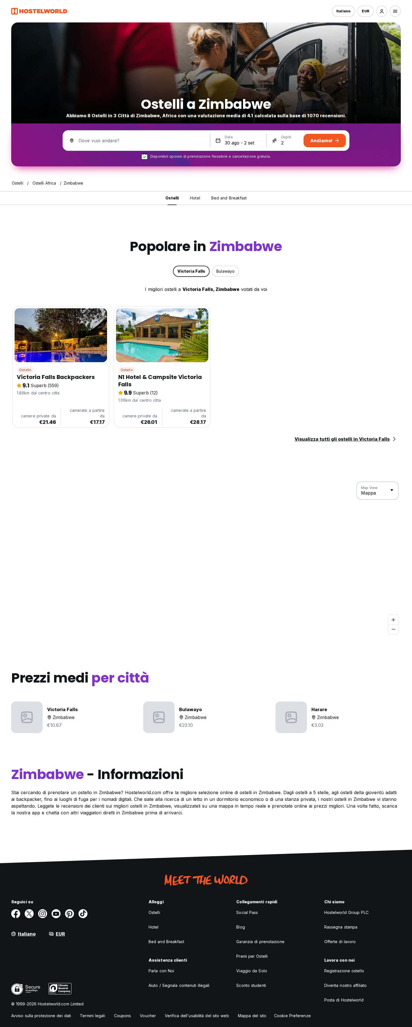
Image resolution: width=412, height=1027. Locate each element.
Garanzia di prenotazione (260, 941)
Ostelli (154, 912)
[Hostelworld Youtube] (56, 913)
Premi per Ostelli (252, 956)
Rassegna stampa (341, 927)
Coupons (122, 1015)
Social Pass (247, 912)
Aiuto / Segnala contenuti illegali (179, 985)
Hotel (154, 927)
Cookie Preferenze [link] (292, 1015)
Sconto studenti (251, 985)
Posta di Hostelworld (344, 1000)
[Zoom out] (393, 629)
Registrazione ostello (344, 970)
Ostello (25, 370)
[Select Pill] (381, 11)
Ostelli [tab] (172, 198)
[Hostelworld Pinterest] (69, 913)
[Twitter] (29, 913)
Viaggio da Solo (251, 970)
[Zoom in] (393, 619)
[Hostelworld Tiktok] (82, 913)
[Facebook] (15, 913)
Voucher (148, 1015)
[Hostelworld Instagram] (42, 913)
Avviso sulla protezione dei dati (41, 1015)
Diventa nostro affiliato (345, 985)
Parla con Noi (161, 970)
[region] (206, 558)
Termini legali (92, 1015)
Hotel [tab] (195, 198)
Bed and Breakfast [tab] (229, 198)
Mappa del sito (252, 1015)
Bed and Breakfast (166, 941)
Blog (240, 927)
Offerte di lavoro (340, 941)
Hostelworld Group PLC (346, 912)
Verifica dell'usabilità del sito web (197, 1015)
